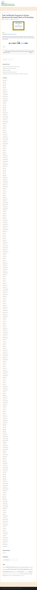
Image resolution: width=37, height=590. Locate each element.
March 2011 (5, 395)
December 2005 (5, 467)
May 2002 (4, 530)
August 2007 (5, 451)
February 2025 (5, 112)
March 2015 (5, 326)
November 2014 (5, 334)
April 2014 (4, 346)
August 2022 (5, 166)
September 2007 (5, 449)
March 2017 (5, 283)
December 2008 (5, 436)
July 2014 (4, 341)
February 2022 (5, 177)
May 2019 (4, 236)
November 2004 (5, 485)
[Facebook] (9, 43)
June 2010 (4, 409)
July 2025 (4, 103)
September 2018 (5, 251)
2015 (9, 569)
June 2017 (4, 278)
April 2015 (4, 325)
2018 (18, 569)
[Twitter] (10, 43)
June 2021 (4, 191)
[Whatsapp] (16, 43)
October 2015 (5, 314)
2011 (4, 46)
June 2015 (4, 321)
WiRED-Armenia (15, 575)
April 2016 (4, 303)
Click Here (4, 552)
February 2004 (5, 501)
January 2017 (5, 287)
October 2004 (5, 487)
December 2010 (5, 400)
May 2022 (4, 172)
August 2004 (5, 490)
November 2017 (5, 269)
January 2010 (5, 418)
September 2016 (5, 294)
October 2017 (5, 271)
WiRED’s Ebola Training (6, 70)
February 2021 (5, 199)
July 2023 (4, 146)
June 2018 (4, 256)
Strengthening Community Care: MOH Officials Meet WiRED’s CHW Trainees (15, 73)
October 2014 (5, 335)
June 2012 (4, 380)
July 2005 (4, 472)
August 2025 (5, 101)
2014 (6, 569)
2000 (3, 567)
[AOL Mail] (26, 43)
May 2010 (4, 411)
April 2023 (4, 152)
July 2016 (4, 298)
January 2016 (5, 308)
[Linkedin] (13, 43)
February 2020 (5, 220)
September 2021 (5, 186)
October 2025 (5, 98)
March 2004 (5, 499)
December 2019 (5, 224)
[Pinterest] (15, 43)
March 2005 (5, 479)
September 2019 (5, 229)
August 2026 (5, 80)
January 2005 (5, 481)
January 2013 (5, 370)
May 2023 (4, 150)
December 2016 (5, 289)
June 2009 (4, 427)
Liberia (4, 573)
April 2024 (4, 130)
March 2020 (5, 218)
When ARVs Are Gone (10, 575)
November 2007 (5, 447)
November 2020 (5, 204)
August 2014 (5, 339)
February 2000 (5, 544)
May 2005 (4, 476)
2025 (9, 571)
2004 (13, 567)
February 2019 (5, 242)
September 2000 (5, 541)
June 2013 (4, 364)
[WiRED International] (8, 3)
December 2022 (5, 159)
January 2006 (5, 465)
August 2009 (5, 424)
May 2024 (4, 128)
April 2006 (4, 460)
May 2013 (4, 366)
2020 (25, 569)
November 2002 (5, 521)
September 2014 (5, 337)
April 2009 (4, 431)
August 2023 (5, 145)
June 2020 (4, 213)
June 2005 (4, 474)
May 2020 (4, 215)
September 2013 (5, 359)
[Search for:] (8, 59)
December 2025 (5, 94)
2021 (28, 569)
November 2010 (5, 402)
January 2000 (5, 546)
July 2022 (4, 168)
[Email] (17, 43)
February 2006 (5, 463)
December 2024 (5, 116)
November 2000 (5, 537)
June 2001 (4, 535)
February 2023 (5, 155)
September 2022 (5, 164)
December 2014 (5, 332)
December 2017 (5, 267)
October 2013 (5, 357)
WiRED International (15, 19)
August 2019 (5, 231)
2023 (4, 571)
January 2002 (5, 532)
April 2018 (4, 260)
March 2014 (5, 348)
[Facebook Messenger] (24, 43)
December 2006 (5, 454)
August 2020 (5, 209)
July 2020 (4, 211)
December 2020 (5, 202)
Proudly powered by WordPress (6, 588)
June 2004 (4, 494)
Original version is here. (12, 34)
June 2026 (4, 83)
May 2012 (4, 382)
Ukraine (21, 573)
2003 (10, 567)
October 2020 (5, 206)
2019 (22, 569)
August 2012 (5, 377)
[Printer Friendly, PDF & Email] (3, 32)
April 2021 (4, 195)
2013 (4, 569)
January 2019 (5, 244)
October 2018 (5, 249)
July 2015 (4, 319)
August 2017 (5, 274)
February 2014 (5, 350)
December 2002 (5, 519)
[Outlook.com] (22, 43)
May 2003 (4, 514)
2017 (15, 569)
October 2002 (5, 523)
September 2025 (5, 100)
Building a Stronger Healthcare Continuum (10, 72)
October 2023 (5, 141)
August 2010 (5, 406)
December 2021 (5, 181)
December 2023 (5, 137)
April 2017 (4, 281)
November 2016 (5, 290)
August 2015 (5, 317)
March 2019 (5, 240)
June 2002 (4, 528)
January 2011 (5, 398)
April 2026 (4, 87)
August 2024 (5, 123)
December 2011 (5, 386)
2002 (7, 567)
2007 (20, 567)
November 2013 (5, 355)
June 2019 (4, 235)
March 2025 (5, 110)
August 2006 (5, 456)
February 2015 (5, 328)
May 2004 (4, 496)
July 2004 (4, 492)
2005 (15, 567)
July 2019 (4, 233)
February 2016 (5, 307)
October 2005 (5, 470)
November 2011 (5, 388)
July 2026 (4, 82)
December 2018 (5, 245)
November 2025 (5, 96)
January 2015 (5, 330)
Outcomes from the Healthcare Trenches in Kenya (11, 66)
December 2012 (5, 371)
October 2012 (5, 373)
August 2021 (5, 188)
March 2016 (5, 305)
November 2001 (5, 533)
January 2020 (5, 222)
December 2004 (5, 483)
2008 (22, 567)
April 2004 (4, 497)
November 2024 (5, 118)
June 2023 (4, 148)
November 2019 (5, 226)
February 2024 (5, 134)
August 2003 (5, 508)
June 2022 (4, 170)
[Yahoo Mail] (19, 43)
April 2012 (4, 384)
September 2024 (5, 121)
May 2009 (4, 429)
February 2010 (5, 416)
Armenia (13, 571)
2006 (18, 567)
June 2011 (4, 391)
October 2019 (5, 227)
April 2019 (4, 238)
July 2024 (4, 125)
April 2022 (4, 173)
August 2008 (5, 442)
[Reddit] (12, 43)
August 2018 (5, 253)
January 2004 (5, 503)
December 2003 (5, 505)
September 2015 (5, 316)
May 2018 (4, 258)
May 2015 (4, 323)
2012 (31, 567)
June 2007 (4, 452)
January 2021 (5, 200)
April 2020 (4, 217)
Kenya (31, 572)
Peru (17, 573)
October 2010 (5, 404)
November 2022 (5, 161)
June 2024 (4, 127)
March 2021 (5, 197)
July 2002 (4, 526)
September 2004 (5, 488)
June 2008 (4, 443)
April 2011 (4, 393)
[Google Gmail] (20, 43)
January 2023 (5, 157)
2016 (12, 569)
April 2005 (4, 478)
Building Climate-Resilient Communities (9, 68)
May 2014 (4, 344)
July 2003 (4, 510)
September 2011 (5, 389)
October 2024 (5, 119)
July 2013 (4, 362)
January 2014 (5, 352)
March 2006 (5, 461)
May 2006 (4, 458)
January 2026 (5, 92)
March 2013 (5, 368)
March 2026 (5, 89)
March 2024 (5, 132)
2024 (7, 571)
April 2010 (4, 413)
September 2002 (5, 524)
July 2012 (4, 379)
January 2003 (5, 517)
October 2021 (5, 184)
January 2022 (5, 179)
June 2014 (4, 343)
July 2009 (4, 425)
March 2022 (5, 175)
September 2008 (5, 440)
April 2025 (4, 109)
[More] (27, 43)
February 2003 (5, 515)
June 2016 (4, 299)
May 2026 (4, 85)
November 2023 (5, 139)
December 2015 (5, 310)
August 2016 (5, 296)
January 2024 (5, 136)
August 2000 (5, 542)
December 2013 (5, 353)
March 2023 (5, 154)
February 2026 (5, 91)
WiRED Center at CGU (21, 575)
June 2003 (4, 512)
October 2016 (5, 292)
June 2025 (4, 105)
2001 (5, 567)
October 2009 (5, 422)
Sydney (16, 588)
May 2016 (4, 301)
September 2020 (5, 208)
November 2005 (5, 469)
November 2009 (5, 420)
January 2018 (5, 265)
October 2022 (5, 163)
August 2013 (5, 361)
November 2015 (5, 312)
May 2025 (4, 107)
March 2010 (5, 415)
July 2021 (4, 190)
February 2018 (5, 263)
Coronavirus (20, 572)
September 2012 (5, 375)
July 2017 (4, 276)
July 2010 (4, 407)
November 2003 (5, 506)
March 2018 (5, 262)
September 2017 (5, 272)
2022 (31, 569)
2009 (24, 567)
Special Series (6, 12)
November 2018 (5, 247)
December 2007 (5, 445)
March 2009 (5, 433)
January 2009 (5, 434)
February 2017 (5, 285)
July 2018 (4, 254)
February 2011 (5, 397)
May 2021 (4, 193)
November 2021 (5, 182)
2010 (27, 567)
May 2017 (4, 280)
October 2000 (5, 539)
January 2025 (5, 114)
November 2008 (5, 438)
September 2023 (5, 143)
